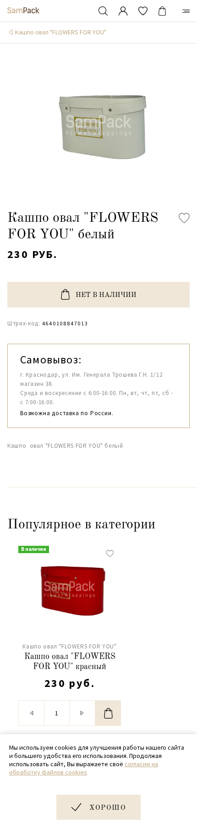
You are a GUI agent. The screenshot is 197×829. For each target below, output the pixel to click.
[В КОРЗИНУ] (108, 713)
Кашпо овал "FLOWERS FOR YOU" (60, 32)
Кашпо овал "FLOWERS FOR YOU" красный (69, 662)
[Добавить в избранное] (184, 218)
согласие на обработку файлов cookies (83, 768)
